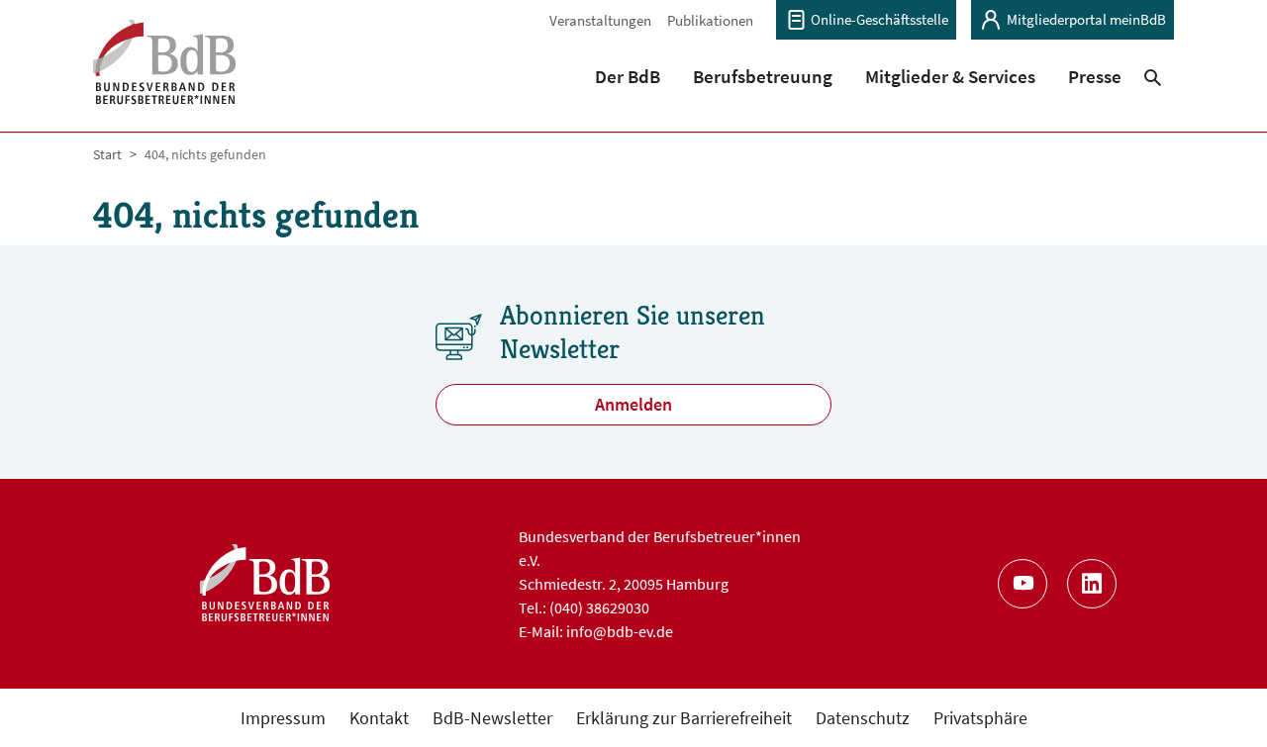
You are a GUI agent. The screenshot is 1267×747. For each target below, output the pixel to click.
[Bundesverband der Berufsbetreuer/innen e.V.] (165, 74)
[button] (628, 76)
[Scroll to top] (1220, 700)
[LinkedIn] (1092, 583)
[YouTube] (1022, 583)
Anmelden (633, 404)
